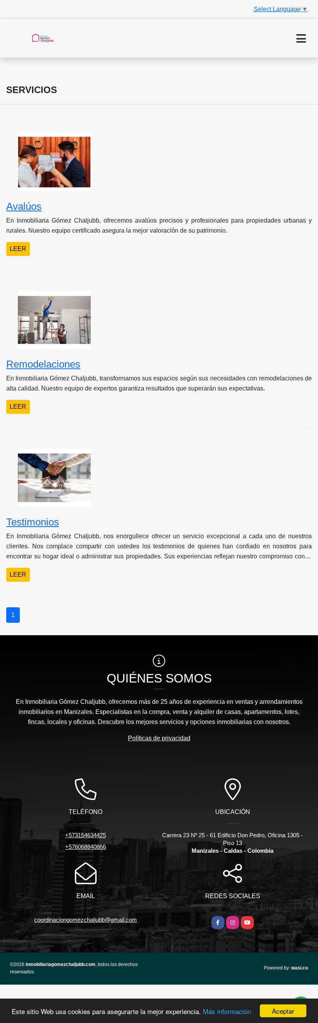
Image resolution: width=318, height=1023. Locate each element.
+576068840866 (85, 846)
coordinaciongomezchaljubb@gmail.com (85, 919)
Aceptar (283, 1011)
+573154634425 (85, 835)
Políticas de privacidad (159, 738)
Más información (227, 1011)
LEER (18, 248)
